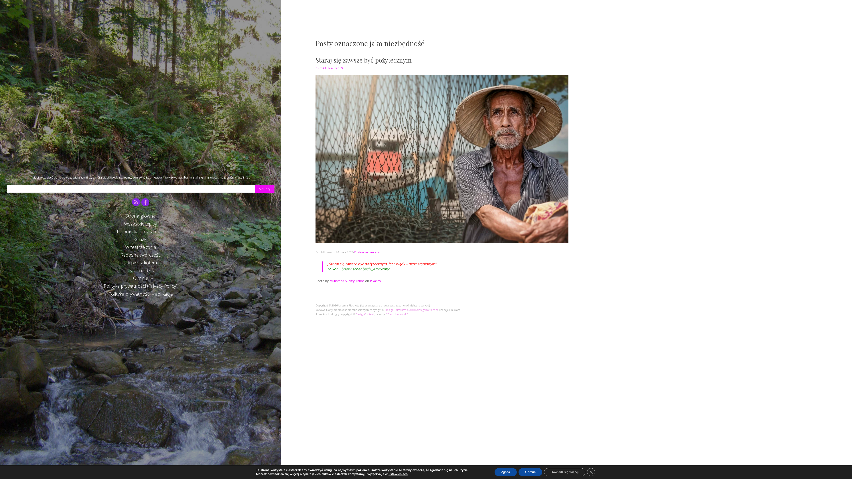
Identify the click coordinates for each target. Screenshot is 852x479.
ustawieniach (398, 474)
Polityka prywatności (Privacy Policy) (141, 286)
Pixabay (375, 281)
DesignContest (365, 314)
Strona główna (141, 216)
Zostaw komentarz (366, 252)
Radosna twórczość (141, 255)
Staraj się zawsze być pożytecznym (364, 60)
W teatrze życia (140, 247)
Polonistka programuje (140, 231)
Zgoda (505, 472)
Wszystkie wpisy (140, 224)
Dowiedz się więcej (565, 472)
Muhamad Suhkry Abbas (346, 281)
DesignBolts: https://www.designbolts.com (411, 310)
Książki (141, 239)
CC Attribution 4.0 (397, 314)
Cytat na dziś (141, 270)
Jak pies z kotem (140, 262)
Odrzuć (530, 472)
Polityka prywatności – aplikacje (140, 294)
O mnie (140, 278)
